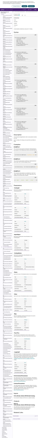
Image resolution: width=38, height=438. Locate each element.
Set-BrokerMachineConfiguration (7, 299)
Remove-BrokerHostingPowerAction (7, 56)
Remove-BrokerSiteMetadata (7, 136)
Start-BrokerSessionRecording (7, 372)
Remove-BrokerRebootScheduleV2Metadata (7, 119)
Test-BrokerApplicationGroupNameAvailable (7, 388)
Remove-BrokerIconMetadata (7, 70)
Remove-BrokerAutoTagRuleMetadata (7, 17)
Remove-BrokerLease (6, 74)
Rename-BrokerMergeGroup (7, 177)
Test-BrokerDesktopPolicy (7, 402)
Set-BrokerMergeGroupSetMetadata (7, 317)
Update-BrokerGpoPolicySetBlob (6, 419)
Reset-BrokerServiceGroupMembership (7, 201)
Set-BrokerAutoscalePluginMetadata (7, 240)
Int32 (25, 207)
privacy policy (25, 1)
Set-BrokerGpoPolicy (6, 271)
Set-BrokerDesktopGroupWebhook (7, 263)
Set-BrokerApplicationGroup (7, 218)
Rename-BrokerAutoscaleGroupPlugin (7, 160)
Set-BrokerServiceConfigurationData (7, 341)
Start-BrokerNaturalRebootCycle (7, 370)
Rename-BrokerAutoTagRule (7, 162)
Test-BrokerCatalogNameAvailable (7, 396)
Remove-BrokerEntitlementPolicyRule (7, 44)
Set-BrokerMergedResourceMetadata (7, 310)
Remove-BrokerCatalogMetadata (6, 20)
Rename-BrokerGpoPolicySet (7, 172)
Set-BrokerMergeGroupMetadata (7, 314)
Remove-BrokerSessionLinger (7, 130)
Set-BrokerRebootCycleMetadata (7, 326)
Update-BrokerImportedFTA (7, 421)
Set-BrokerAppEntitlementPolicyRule (7, 215)
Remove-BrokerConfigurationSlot (6, 26)
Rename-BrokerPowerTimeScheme (7, 181)
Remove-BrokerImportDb (6, 71)
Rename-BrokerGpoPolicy (7, 171)
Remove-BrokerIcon (6, 69)
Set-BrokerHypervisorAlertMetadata (7, 283)
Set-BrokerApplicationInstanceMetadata (7, 223)
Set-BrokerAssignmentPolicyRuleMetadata (7, 230)
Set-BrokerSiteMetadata (6, 351)
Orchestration (4, 436)
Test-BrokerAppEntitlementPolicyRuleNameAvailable (7, 385)
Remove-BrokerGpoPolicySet (7, 53)
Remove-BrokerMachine (6, 79)
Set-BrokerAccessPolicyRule (7, 204)
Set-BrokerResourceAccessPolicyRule (7, 335)
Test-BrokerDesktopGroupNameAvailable (7, 400)
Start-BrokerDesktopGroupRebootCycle (7, 361)
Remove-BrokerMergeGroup (7, 98)
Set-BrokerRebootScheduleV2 (7, 328)
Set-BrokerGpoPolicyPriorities (7, 272)
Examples (15, 23)
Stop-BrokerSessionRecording (7, 376)
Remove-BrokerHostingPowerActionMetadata (7, 59)
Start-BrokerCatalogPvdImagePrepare (7, 358)
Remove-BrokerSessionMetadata (6, 132)
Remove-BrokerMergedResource (6, 93)
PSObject (25, 319)
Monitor (3, 435)
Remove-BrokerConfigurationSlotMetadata (7, 28)
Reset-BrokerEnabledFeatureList (7, 193)
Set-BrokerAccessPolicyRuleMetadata (7, 206)
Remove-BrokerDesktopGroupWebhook (7, 42)
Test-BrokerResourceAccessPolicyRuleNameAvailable (7, 417)
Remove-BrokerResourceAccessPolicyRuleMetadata (7, 127)
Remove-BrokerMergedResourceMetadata (7, 96)
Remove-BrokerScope (6, 129)
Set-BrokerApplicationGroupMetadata (7, 220)
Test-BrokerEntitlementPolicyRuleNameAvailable (7, 404)
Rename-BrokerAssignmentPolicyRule (7, 158)
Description (15, 21)
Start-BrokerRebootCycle (7, 371)
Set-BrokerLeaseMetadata (7, 291)
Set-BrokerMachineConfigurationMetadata (7, 301)
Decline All (31, 6)
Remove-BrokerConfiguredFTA (6, 31)
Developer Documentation (8, 9)
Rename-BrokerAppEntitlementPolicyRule (7, 152)
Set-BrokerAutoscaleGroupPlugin (7, 233)
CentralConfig (4, 427)
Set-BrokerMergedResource (7, 307)
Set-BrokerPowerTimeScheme (7, 319)
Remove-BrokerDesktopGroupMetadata (7, 39)
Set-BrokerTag (5, 352)
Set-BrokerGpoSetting (6, 275)
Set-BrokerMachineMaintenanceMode (7, 304)
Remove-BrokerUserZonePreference (7, 143)
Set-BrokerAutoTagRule (6, 242)
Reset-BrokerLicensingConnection (7, 198)
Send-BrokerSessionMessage (7, 203)
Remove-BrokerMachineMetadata (6, 91)
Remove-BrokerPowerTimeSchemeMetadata (7, 109)
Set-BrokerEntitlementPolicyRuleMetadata (7, 268)
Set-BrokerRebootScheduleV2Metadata (7, 331)
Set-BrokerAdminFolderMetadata (7, 209)
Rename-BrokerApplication (7, 154)
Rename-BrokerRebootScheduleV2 (7, 183)
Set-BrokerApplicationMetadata (7, 226)
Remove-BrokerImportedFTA (7, 73)
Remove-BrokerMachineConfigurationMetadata (7, 88)
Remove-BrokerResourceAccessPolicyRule (7, 124)
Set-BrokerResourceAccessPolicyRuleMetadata (7, 338)
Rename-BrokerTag (6, 188)
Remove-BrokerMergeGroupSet (6, 102)
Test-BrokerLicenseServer (7, 406)
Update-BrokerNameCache (7, 424)
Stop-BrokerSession (6, 375)
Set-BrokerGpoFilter (6, 270)
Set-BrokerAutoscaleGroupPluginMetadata (7, 236)
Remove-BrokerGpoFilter (6, 50)
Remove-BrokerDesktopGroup (7, 37)
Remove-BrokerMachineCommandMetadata (7, 83)
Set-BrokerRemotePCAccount (7, 333)
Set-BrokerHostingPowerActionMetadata (7, 280)
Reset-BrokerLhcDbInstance (7, 196)
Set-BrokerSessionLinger (7, 344)
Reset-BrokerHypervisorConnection (7, 195)
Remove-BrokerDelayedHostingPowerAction (7, 35)
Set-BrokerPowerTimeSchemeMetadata (7, 322)
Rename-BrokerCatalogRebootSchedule (7, 165)
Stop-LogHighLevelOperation (29, 358)
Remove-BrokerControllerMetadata (7, 33)
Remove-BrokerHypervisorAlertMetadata (7, 62)
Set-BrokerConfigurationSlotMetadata (7, 253)
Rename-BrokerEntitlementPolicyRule (7, 169)
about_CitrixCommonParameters (20, 381)
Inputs (15, 26)
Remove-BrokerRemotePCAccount (7, 122)
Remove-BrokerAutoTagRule (7, 15)
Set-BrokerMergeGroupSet (7, 315)
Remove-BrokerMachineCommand (7, 81)
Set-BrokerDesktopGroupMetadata (7, 261)
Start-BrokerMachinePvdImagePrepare (7, 364)
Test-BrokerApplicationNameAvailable (7, 391)
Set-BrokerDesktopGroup (7, 259)
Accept (24, 6)
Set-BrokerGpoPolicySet (6, 274)
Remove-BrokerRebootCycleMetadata (7, 112)
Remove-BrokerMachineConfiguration (7, 86)
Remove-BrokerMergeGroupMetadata (7, 100)
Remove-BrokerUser (6, 141)
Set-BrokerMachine (6, 292)
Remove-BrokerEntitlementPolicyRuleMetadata (7, 46)
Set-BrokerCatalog (6, 245)
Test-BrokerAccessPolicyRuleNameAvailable (7, 379)
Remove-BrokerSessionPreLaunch (7, 134)
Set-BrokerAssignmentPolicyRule (7, 228)
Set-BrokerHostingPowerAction (7, 277)
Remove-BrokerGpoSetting (7, 54)
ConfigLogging (4, 428)
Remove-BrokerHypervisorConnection (7, 64)
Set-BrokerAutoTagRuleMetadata (7, 244)
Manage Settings (16, 6)
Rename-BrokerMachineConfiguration (7, 175)
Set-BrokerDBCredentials (7, 258)
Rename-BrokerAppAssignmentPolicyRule (7, 149)
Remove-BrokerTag (6, 137)
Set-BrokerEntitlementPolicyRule (7, 265)
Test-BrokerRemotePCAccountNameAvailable (7, 414)
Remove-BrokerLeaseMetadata (6, 76)
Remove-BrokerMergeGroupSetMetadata (7, 104)
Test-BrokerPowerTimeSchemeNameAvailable (7, 411)
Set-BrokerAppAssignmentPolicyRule (7, 212)
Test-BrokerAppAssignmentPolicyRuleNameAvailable (7, 382)
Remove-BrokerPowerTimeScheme (7, 107)
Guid (25, 362)
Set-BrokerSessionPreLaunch (7, 347)
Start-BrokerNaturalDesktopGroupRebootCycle (7, 367)
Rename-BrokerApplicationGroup (6, 156)
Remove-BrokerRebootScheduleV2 (7, 116)
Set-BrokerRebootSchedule (7, 327)
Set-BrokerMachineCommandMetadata (7, 296)
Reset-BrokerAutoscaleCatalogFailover (7, 190)
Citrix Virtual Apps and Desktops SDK (20, 11)
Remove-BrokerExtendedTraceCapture (7, 49)
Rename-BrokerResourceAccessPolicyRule (7, 186)
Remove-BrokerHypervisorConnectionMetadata (7, 67)
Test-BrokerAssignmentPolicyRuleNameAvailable (7, 394)
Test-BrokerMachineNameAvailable (7, 408)
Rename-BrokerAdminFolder (7, 147)
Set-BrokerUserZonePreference (7, 355)
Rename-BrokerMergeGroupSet (6, 179)
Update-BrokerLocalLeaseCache (7, 423)
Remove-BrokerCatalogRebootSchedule (7, 23)
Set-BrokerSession (6, 343)
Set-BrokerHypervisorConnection (7, 285)
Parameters (15, 25)
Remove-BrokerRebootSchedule (6, 114)
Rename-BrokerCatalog (6, 163)
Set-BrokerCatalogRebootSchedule (7, 249)
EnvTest (3, 431)
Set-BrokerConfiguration (6, 251)
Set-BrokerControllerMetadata (7, 255)
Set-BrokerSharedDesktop (7, 348)
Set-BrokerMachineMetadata (7, 306)
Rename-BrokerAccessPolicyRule (6, 145)
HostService (4, 432)
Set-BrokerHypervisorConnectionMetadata (7, 288)
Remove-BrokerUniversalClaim (7, 140)
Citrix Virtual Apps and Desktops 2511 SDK (31, 11)
